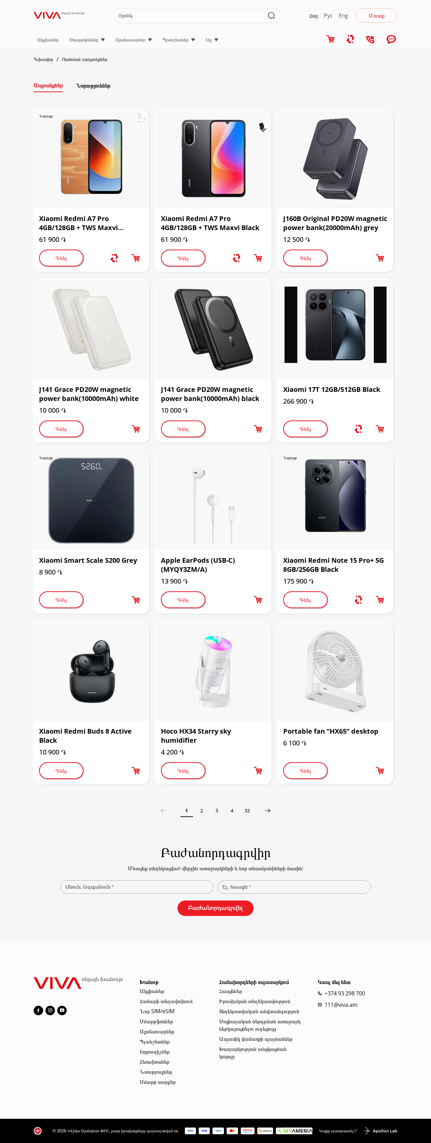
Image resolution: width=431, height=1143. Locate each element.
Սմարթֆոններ (83, 39)
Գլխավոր (43, 59)
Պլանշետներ (176, 39)
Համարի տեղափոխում (166, 1001)
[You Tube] (62, 1010)
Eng (343, 15)
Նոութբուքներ (156, 1071)
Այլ (209, 39)
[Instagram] (50, 1010)
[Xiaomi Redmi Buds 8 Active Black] (91, 671)
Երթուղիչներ (155, 1051)
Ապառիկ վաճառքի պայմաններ (256, 1038)
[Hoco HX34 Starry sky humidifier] (213, 671)
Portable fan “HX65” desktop (330, 731)
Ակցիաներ (48, 39)
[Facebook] (38, 1010)
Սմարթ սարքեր (158, 1081)
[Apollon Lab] (380, 1131)
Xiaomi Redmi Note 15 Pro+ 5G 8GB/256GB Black (333, 565)
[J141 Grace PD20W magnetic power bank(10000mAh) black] (213, 330)
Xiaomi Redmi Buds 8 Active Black (85, 736)
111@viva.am (341, 1004)
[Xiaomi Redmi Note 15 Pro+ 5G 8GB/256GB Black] (336, 500)
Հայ (313, 15)
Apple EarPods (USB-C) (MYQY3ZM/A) (198, 565)
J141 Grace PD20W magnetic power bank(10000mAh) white (89, 394)
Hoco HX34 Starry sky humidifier (196, 736)
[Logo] (59, 15)
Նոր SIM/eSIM (157, 1011)
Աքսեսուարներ (130, 39)
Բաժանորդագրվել (215, 908)
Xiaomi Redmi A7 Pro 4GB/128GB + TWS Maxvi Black (210, 223)
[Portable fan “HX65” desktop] (336, 671)
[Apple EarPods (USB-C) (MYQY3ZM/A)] (213, 500)
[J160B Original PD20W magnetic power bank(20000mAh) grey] (336, 159)
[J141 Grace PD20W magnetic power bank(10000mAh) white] (91, 330)
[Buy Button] (136, 258)
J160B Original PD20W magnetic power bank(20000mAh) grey (335, 223)
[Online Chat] (391, 39)
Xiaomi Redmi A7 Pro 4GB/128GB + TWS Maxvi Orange (78, 223)
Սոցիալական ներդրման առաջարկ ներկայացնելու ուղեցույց (260, 1025)
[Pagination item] (268, 810)
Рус (328, 15)
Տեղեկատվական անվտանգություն (259, 1011)
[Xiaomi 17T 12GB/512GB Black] (336, 330)
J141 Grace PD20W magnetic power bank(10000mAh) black (210, 394)
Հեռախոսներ (154, 1061)
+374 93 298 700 (345, 993)
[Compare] (350, 39)
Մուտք (377, 15)
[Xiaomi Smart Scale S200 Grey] (91, 500)
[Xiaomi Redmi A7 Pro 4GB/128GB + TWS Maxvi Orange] (91, 159)
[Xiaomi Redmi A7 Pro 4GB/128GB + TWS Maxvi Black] (213, 159)
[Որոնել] (271, 15)
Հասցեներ (230, 991)
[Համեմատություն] (114, 258)
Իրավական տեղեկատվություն (254, 1001)
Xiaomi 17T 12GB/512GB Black (331, 389)
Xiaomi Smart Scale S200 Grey (88, 560)
